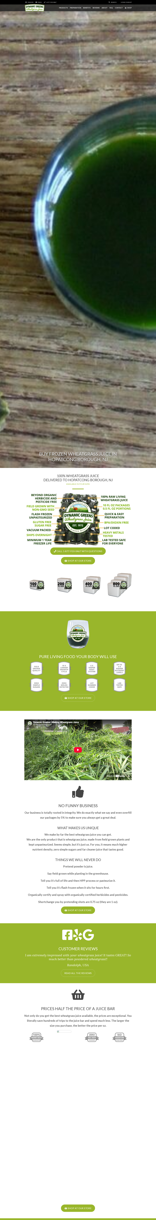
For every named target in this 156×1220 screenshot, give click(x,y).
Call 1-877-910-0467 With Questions (79, 551)
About (104, 8)
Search (113, 2)
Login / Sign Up (126, 2)
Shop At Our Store (79, 560)
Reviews (96, 8)
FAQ (111, 8)
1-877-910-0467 (51, 2)
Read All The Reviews (78, 973)
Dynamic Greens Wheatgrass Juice (34, 8)
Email (40, 2)
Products (63, 8)
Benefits (87, 8)
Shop (129, 8)
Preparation (75, 8)
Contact (119, 8)
